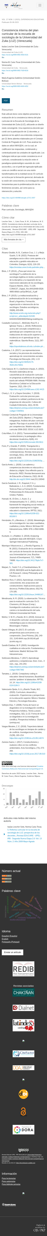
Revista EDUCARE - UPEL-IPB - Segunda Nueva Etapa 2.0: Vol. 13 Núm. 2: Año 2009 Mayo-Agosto (24, 839)
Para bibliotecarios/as (11, 1184)
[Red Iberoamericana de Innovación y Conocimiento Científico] (23, 969)
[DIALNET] (23, 1008)
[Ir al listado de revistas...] (23, 1193)
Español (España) (9, 936)
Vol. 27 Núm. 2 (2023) (11, 19)
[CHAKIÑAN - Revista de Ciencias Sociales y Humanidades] (23, 992)
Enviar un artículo (12, 952)
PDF (6, 101)
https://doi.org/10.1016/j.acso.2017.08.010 (27, 754)
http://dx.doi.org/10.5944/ (20, 479)
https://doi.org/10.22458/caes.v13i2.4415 (27, 389)
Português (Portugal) (11, 942)
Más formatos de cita (13, 240)
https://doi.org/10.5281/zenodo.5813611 (26, 442)
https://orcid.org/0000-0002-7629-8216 (15, 70)
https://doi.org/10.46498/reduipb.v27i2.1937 (18, 198)
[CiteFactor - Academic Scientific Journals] (23, 1054)
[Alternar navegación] (40, 5)
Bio (3, 57)
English (5, 939)
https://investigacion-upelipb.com (25, 1163)
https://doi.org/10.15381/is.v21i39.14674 (27, 738)
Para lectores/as (9, 1178)
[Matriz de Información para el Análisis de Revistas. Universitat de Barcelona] (23, 1041)
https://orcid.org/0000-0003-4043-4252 (15, 86)
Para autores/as (8, 1181)
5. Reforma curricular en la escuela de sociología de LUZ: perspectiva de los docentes (23, 833)
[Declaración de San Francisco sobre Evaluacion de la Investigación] (23, 1129)
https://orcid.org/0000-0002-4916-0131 (15, 55)
